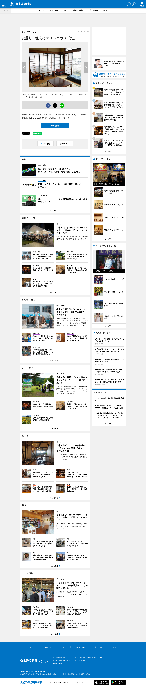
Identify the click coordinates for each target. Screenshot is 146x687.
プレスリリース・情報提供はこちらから (90, 657)
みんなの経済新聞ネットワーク (31, 682)
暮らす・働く (78, 10)
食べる (41, 10)
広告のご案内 (57, 663)
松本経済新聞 (20, 4)
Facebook (129, 4)
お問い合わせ (81, 661)
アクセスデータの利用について (63, 661)
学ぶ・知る (93, 10)
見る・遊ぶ (54, 10)
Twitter (134, 4)
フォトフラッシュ (29, 32)
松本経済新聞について (60, 657)
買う (66, 10)
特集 (105, 10)
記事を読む (55, 125)
